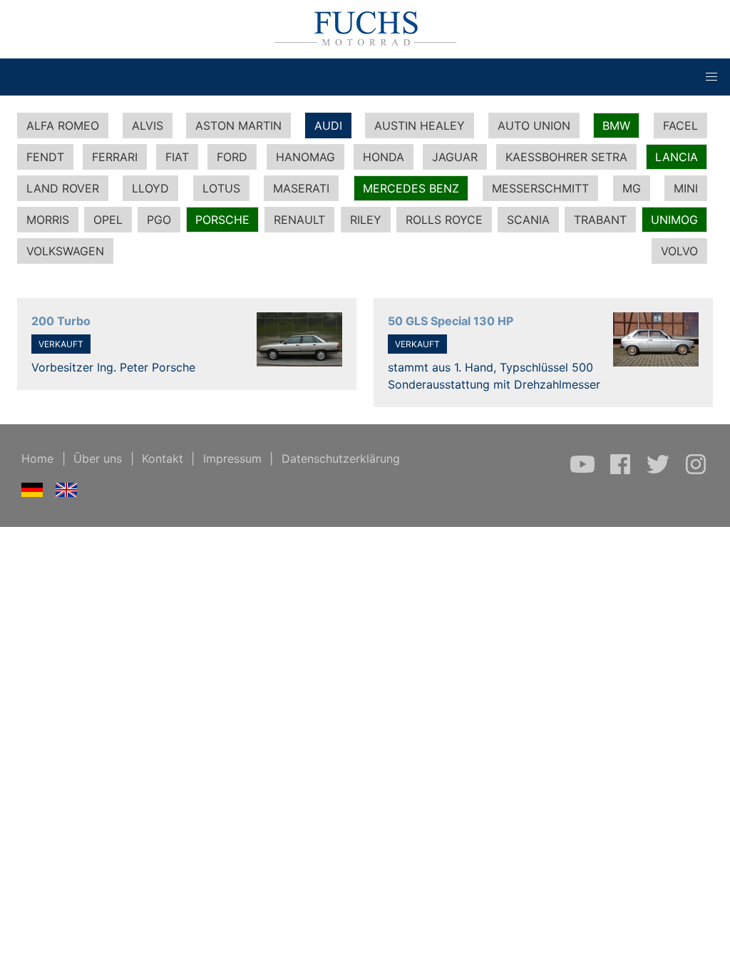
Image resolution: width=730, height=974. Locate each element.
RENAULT (299, 219)
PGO (159, 219)
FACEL (680, 125)
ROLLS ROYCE (444, 219)
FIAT (177, 157)
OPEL (108, 219)
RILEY (365, 219)
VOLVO (679, 251)
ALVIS (147, 125)
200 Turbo (61, 321)
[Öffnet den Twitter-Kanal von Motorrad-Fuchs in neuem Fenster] (660, 471)
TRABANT (600, 219)
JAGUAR (455, 157)
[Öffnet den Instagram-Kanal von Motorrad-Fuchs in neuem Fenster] (696, 471)
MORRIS (47, 219)
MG (631, 188)
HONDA (383, 157)
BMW (616, 125)
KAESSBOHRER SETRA (566, 157)
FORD (232, 157)
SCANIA (528, 219)
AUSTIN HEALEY (419, 125)
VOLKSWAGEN (65, 251)
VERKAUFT (60, 344)
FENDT (45, 157)
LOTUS (221, 188)
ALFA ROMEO (62, 125)
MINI (686, 188)
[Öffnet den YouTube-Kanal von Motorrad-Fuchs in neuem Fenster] (584, 471)
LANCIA (676, 157)
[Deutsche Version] (32, 493)
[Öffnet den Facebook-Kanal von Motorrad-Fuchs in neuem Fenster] (622, 471)
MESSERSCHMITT (540, 188)
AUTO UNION (534, 125)
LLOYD (150, 188)
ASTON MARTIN (238, 125)
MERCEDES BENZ (411, 188)
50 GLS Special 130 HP (450, 321)
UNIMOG (674, 219)
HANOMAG (305, 157)
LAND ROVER (62, 188)
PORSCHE (222, 219)
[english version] (66, 493)
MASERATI (301, 188)
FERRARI (115, 157)
